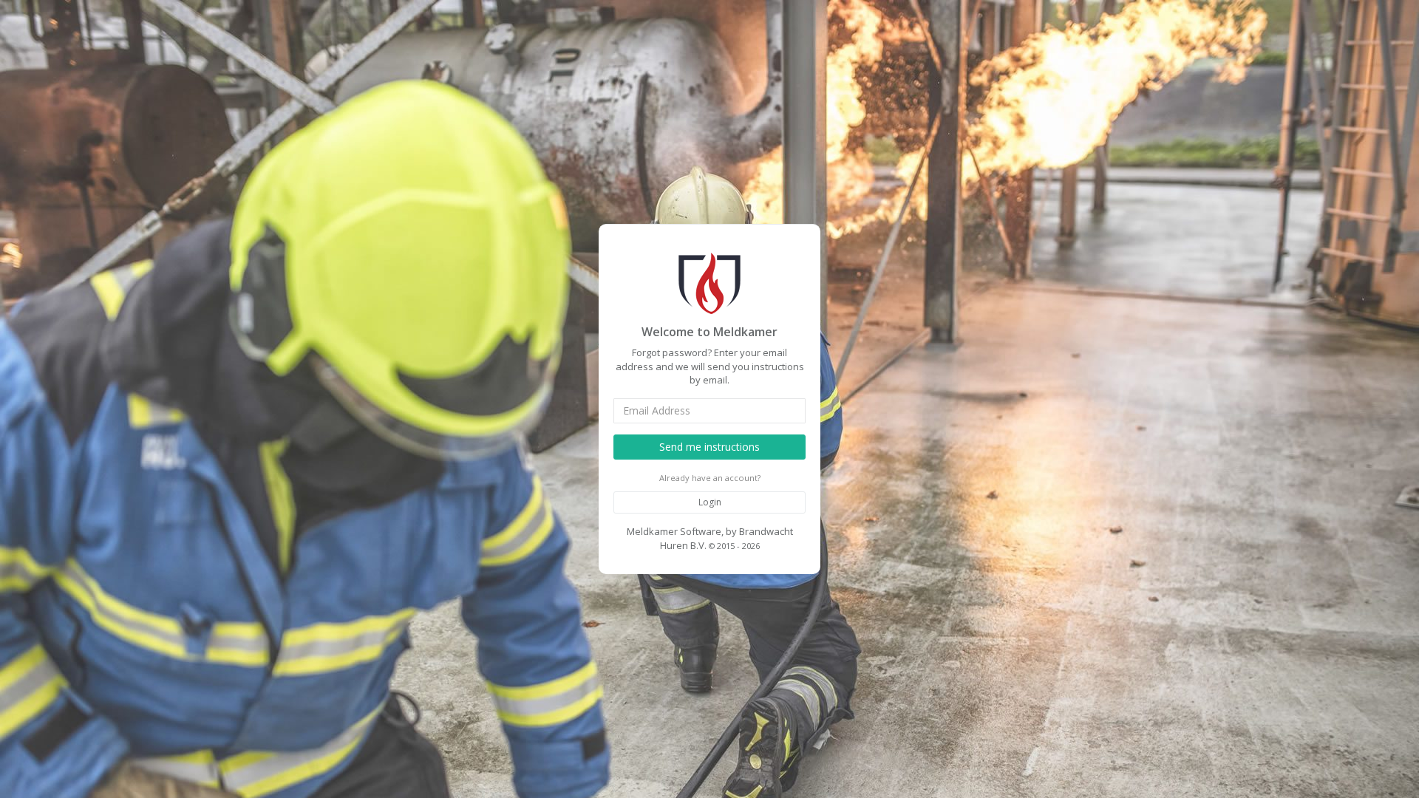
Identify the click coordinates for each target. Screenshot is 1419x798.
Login (709, 502)
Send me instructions (709, 447)
